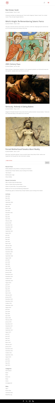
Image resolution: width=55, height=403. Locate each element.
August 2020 (8, 258)
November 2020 (9, 251)
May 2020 (8, 264)
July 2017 (8, 334)
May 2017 (8, 338)
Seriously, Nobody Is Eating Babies (19, 106)
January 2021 (8, 247)
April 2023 (8, 210)
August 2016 (8, 357)
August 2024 (8, 204)
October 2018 (9, 303)
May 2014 (8, 363)
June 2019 (8, 286)
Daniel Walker (10, 12)
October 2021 (9, 229)
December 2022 (9, 212)
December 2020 (9, 249)
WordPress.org (9, 394)
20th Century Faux (13, 64)
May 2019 (8, 288)
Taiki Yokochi (8, 172)
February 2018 (9, 319)
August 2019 (8, 282)
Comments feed (9, 392)
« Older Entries (9, 160)
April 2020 (8, 266)
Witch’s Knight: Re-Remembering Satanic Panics (25, 21)
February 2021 (9, 245)
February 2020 (9, 270)
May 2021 (8, 239)
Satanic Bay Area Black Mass (15, 182)
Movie (7, 372)
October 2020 (9, 253)
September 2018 (9, 305)
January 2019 (8, 297)
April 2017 (8, 340)
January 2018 (8, 321)
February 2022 (9, 220)
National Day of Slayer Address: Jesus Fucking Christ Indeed (19, 170)
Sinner (7, 381)
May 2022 (8, 216)
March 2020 (8, 268)
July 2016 (8, 359)
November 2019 (9, 276)
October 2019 (9, 278)
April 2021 (8, 241)
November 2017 (9, 326)
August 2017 (8, 332)
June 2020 (8, 262)
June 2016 (8, 361)
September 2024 (9, 202)
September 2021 (9, 231)
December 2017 (9, 324)
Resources (8, 376)
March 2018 (8, 317)
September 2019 (9, 280)
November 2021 (9, 227)
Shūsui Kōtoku (9, 177)
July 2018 (8, 309)
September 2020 (9, 256)
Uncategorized (9, 383)
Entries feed (8, 390)
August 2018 (8, 307)
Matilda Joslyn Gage (10, 174)
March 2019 (8, 293)
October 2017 (9, 328)
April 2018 (8, 315)
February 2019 (9, 295)
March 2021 (8, 243)
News (7, 374)
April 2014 (8, 365)
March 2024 (8, 208)
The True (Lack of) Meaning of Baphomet (19, 188)
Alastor (7, 186)
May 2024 (8, 206)
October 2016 (9, 352)
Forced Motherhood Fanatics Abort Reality (23, 149)
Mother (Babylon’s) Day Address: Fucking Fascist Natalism (18, 168)
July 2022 (8, 214)
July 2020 (8, 260)
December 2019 (9, 274)
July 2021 (8, 235)
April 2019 (8, 291)
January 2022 (8, 223)
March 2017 (8, 342)
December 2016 (9, 348)
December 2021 (9, 225)
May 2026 (8, 196)
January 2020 (8, 272)
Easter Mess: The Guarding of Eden (18, 186)
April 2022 (8, 218)
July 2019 (8, 284)
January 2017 (8, 346)
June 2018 (8, 311)
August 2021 (8, 233)
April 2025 (8, 200)
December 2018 (9, 299)
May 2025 (8, 198)
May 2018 (8, 313)
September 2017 (9, 330)
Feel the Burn (9, 370)
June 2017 (8, 336)
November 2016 (9, 350)
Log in (7, 388)
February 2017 (9, 344)
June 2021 (8, 237)
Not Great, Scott (12, 10)
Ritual (7, 379)
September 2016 (9, 354)
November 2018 (9, 301)
